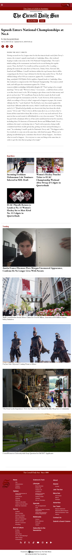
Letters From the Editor (21, 504)
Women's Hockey (20, 515)
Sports (15, 509)
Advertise (56, 502)
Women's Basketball (20, 519)
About (55, 480)
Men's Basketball (19, 517)
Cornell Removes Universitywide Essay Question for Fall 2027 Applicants (28, 453)
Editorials (17, 500)
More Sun (56, 493)
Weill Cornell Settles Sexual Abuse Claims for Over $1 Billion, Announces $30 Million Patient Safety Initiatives (35, 318)
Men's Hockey (19, 513)
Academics (38, 491)
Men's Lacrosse (19, 520)
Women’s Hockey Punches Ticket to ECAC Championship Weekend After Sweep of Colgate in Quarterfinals (48, 180)
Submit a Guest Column (61, 521)
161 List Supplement (40, 505)
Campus (17, 486)
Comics (37, 519)
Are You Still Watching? (21, 535)
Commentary (18, 539)
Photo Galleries (39, 521)
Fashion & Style (39, 496)
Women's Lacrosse (20, 522)
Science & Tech (38, 480)
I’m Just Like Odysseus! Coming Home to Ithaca (19, 364)
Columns (17, 498)
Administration (19, 484)
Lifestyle (36, 483)
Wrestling (17, 524)
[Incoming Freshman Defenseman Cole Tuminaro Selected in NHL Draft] (20, 165)
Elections (17, 488)
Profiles (17, 530)
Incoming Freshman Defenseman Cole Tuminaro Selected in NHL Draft (20, 177)
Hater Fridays (18, 537)
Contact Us (57, 517)
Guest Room (18, 496)
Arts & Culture (18, 528)
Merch (57, 497)
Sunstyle (57, 499)
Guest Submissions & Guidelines (21, 494)
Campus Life (38, 489)
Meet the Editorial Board (61, 510)
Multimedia (37, 517)
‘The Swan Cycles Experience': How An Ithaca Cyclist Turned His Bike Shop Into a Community (36, 409)
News (15, 480)
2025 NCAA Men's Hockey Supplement (42, 510)
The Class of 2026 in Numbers (35, 9)
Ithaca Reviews (39, 486)
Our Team (56, 506)
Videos (37, 525)
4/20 (36, 507)
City (16, 482)
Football (17, 511)
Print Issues (58, 495)
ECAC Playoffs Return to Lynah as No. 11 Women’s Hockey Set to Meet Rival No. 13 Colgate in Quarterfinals (19, 210)
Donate (42, 21)
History (57, 514)
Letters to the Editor (20, 502)
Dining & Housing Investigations (39, 494)
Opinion (16, 491)
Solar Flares (18, 534)
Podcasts (37, 523)
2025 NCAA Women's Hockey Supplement (41, 513)
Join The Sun (58, 489)
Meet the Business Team (61, 512)
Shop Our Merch (32, 21)
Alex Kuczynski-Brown (11, 39)
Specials (36, 503)
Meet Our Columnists (21, 505)
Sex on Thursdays (40, 500)
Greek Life (38, 488)
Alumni (55, 484)
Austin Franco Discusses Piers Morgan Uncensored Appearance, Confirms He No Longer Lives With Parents (33, 269)
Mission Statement (60, 508)
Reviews (17, 532)
